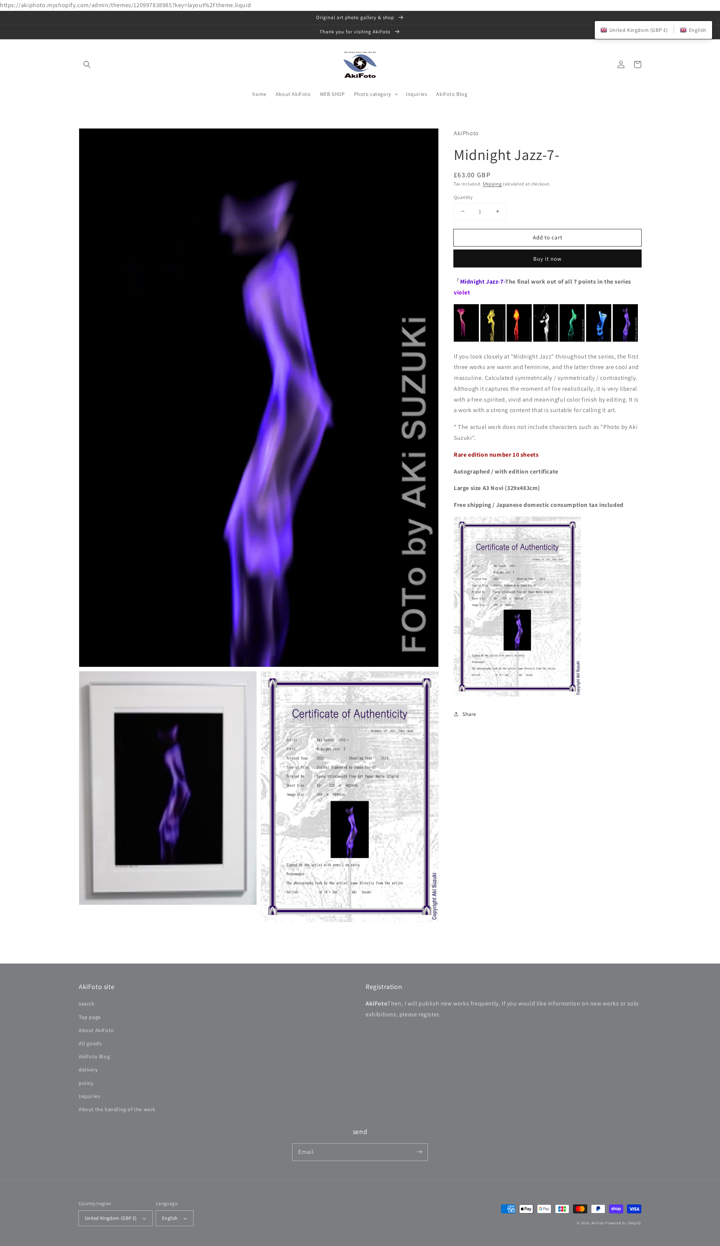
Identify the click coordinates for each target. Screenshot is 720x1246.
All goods (90, 1043)
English (170, 1218)
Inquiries (89, 1096)
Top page (90, 1017)
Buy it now (547, 258)
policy (86, 1083)
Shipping (492, 184)
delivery (88, 1069)
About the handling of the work (117, 1109)
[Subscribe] (419, 1152)
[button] (87, 64)
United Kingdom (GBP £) (111, 1218)
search (87, 1003)
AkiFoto (597, 1223)
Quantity (463, 197)
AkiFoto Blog (94, 1056)
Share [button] (469, 714)
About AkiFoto (96, 1030)
